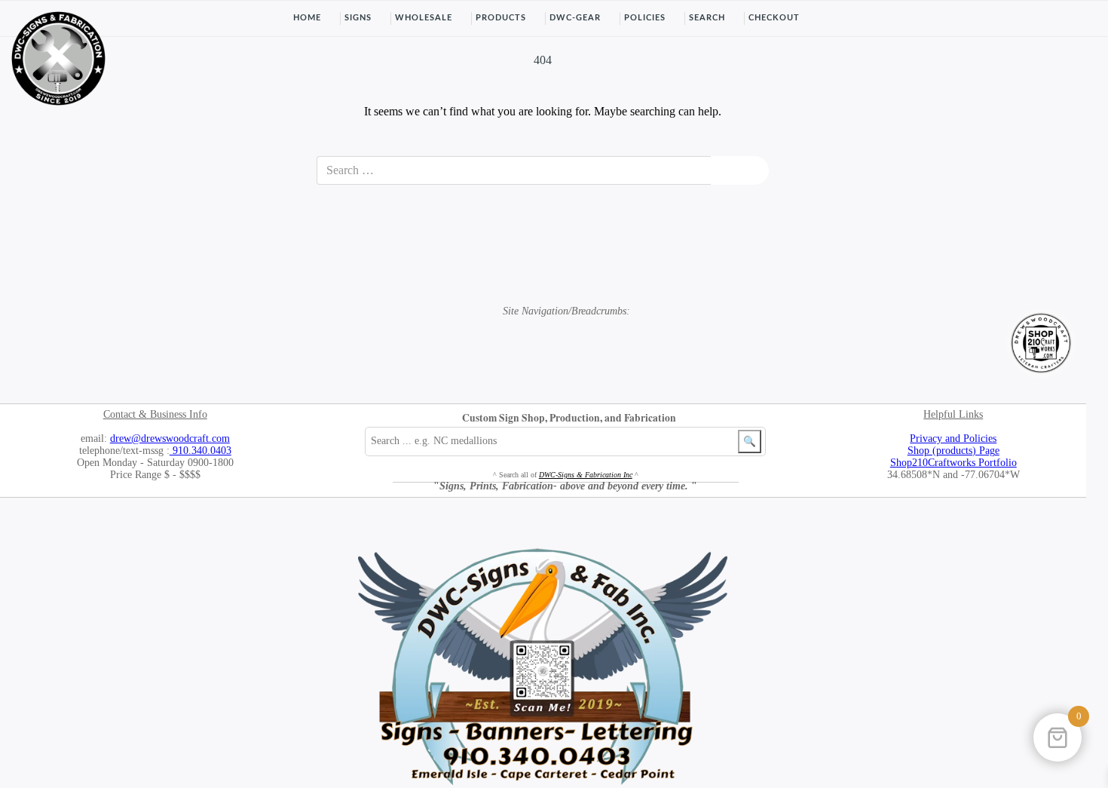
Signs (358, 18)
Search (707, 18)
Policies (645, 18)
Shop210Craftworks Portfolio (953, 462)
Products (501, 18)
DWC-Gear (575, 18)
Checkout (774, 18)
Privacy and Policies (953, 438)
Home (307, 18)
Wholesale (423, 18)
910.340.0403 (200, 450)
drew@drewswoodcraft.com (170, 438)
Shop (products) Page (953, 450)
